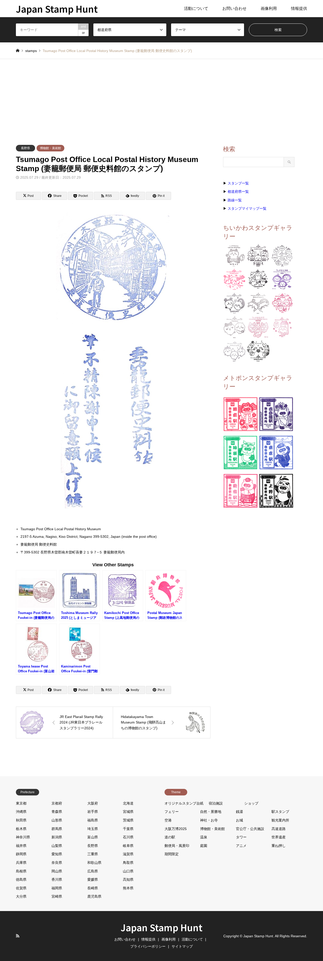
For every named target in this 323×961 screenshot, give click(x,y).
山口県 (128, 871)
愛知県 (56, 854)
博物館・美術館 (50, 148)
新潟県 (56, 837)
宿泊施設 (216, 803)
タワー (241, 837)
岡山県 (56, 871)
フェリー (172, 812)
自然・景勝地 (210, 812)
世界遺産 (279, 837)
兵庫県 (21, 863)
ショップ (251, 803)
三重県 (92, 854)
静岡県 (21, 854)
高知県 (128, 879)
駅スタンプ (280, 812)
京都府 (56, 803)
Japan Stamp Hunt (161, 927)
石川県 (128, 837)
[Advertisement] (161, 97)
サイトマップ (182, 946)
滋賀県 (128, 854)
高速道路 (279, 829)
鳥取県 (128, 863)
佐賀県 (21, 888)
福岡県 (56, 888)
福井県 (21, 846)
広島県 (92, 871)
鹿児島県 (94, 896)
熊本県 (128, 888)
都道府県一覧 (238, 192)
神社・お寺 (209, 820)
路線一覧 (235, 200)
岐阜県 (128, 846)
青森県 (56, 812)
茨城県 (128, 820)
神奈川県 (23, 837)
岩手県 (92, 812)
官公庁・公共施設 (250, 829)
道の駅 (170, 837)
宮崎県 (56, 896)
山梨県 (56, 846)
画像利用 (269, 8)
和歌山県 (94, 863)
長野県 (25, 148)
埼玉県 (92, 829)
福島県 (92, 820)
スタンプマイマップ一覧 (247, 208)
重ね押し (279, 846)
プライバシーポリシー (148, 946)
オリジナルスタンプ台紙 (184, 803)
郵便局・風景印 (177, 846)
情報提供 (299, 8)
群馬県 (56, 829)
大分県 (21, 896)
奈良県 (56, 863)
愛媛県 (92, 879)
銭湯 (239, 812)
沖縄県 (21, 812)
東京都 (21, 803)
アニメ (241, 846)
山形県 (56, 820)
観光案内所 (280, 820)
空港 (168, 820)
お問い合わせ (234, 8)
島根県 (21, 871)
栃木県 (21, 829)
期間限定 (172, 854)
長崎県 (92, 888)
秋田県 (21, 820)
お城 (239, 820)
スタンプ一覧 (238, 183)
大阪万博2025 (176, 829)
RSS (17, 936)
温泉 (203, 837)
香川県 (56, 879)
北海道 (128, 803)
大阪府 (92, 803)
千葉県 (128, 829)
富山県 (92, 837)
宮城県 (128, 812)
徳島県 (21, 879)
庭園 (203, 846)
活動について (196, 8)
